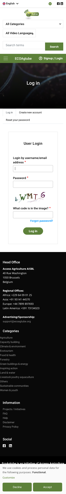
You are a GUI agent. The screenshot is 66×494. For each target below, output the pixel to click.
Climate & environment (13, 346)
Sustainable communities (14, 385)
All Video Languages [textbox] (19, 33)
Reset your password (18, 119)
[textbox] (10, 3)
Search (54, 46)
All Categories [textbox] (15, 24)
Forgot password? (41, 220)
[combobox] (10, 3)
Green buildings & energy (14, 363)
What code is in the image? (30, 208)
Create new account (30, 112)
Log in (9, 112)
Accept (47, 487)
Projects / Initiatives (14, 409)
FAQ (5, 413)
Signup (48, 58)
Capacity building (10, 342)
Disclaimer (8, 422)
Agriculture (6, 337)
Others (4, 381)
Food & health (8, 355)
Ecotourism (6, 350)
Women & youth (9, 390)
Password (19, 178)
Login (59, 58)
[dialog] (33, 479)
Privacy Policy (11, 426)
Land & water (7, 372)
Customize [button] (9, 477)
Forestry (5, 359)
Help (5, 417)
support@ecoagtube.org (17, 321)
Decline (17, 487)
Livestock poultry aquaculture (17, 377)
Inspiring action (9, 368)
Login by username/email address (30, 160)
